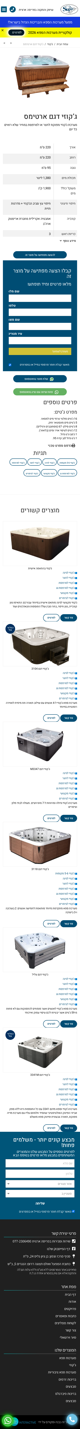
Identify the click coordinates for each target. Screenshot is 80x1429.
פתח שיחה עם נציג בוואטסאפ (36, 392)
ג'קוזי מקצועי (49, 473)
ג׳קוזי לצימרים (32, 473)
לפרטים (51, 617)
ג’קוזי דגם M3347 (40, 769)
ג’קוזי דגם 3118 (40, 869)
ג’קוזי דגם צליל (40, 975)
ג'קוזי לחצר (34, 462)
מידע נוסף (69, 241)
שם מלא (13, 291)
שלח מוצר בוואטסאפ (36, 379)
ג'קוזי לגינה (49, 462)
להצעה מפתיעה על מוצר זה (40, 255)
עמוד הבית (62, 44)
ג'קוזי (50, 44)
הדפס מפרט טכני (60, 445)
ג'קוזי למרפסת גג (67, 473)
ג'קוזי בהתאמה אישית (40, 568)
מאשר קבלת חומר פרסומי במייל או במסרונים (45, 1211)
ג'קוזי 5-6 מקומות (67, 462)
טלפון (12, 305)
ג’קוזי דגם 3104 (40, 669)
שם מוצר (14, 320)
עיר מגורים (15, 334)
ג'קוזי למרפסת (18, 462)
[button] (4, 9)
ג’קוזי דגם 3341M (40, 1075)
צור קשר (68, 617)
